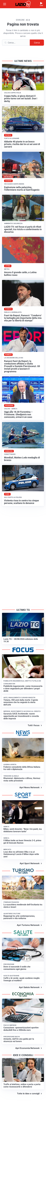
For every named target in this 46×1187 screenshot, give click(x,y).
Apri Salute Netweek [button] (29, 987)
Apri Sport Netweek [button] (29, 863)
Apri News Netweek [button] (29, 787)
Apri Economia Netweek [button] (27, 1048)
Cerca (37, 42)
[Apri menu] (5, 4)
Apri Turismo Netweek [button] (28, 925)
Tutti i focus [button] (33, 725)
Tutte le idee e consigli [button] (28, 1093)
